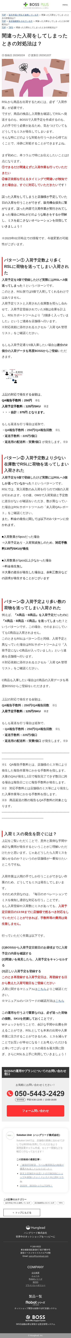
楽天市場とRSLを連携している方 (23, 15)
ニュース (35, 1276)
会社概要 (35, 1273)
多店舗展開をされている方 (21, 21)
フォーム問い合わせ (35, 1110)
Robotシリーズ (35, 1279)
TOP (4, 15)
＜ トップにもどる (21, 1212)
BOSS (35, 1282)
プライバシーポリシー (35, 1285)
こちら (41, 989)
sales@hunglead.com (38, 1256)
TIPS (11, 27)
